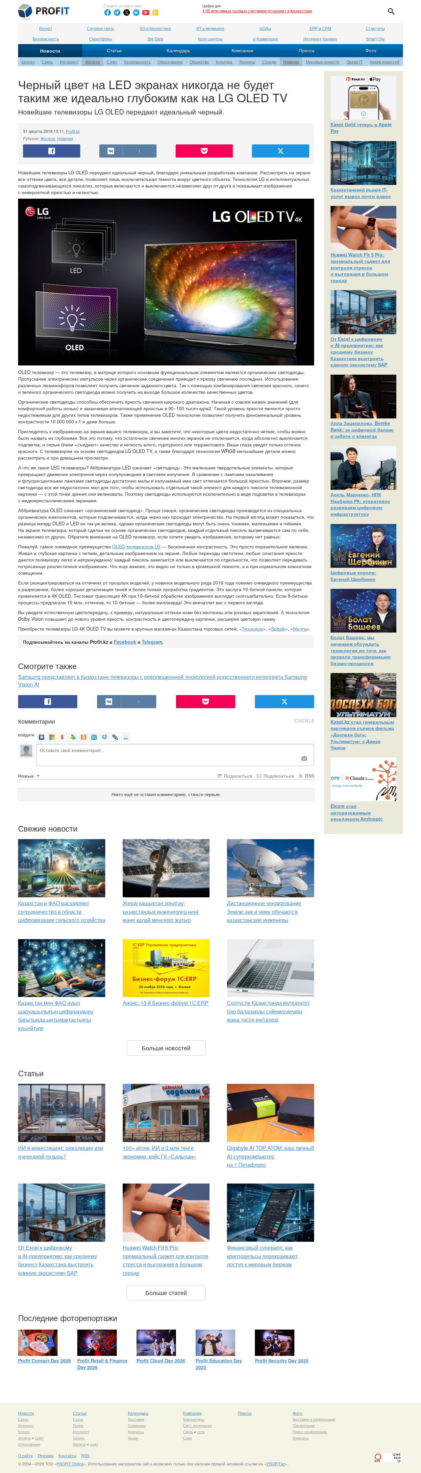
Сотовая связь (100, 28)
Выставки (136, 1419)
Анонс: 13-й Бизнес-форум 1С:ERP (166, 1003)
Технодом (252, 628)
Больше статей (166, 1292)
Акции (133, 1437)
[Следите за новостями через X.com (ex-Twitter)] (127, 12)
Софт (112, 61)
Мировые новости (322, 61)
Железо (92, 61)
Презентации (303, 1425)
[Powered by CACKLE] (304, 721)
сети (201, 1431)
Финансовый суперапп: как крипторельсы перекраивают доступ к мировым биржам (262, 1256)
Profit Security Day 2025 (282, 1360)
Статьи (114, 50)
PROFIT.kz (275, 1463)
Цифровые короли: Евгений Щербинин (353, 575)
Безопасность (46, 38)
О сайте (25, 1455)
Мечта (300, 628)
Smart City (375, 38)
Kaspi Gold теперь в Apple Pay (361, 127)
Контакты (67, 1455)
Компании (242, 50)
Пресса (306, 50)
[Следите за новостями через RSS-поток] (155, 12)
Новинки (291, 61)
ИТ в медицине (210, 28)
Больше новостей (166, 1047)
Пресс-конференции (310, 1431)
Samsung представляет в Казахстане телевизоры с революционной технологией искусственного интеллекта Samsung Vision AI (162, 680)
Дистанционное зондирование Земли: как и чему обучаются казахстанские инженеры (264, 911)
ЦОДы (265, 28)
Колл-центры (210, 38)
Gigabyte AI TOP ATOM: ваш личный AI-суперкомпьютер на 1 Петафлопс (270, 1156)
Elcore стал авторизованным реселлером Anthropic (357, 812)
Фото (370, 50)
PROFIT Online (70, 1463)
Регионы (247, 61)
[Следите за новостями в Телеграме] (117, 12)
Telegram (152, 641)
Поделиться (237, 775)
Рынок (78, 1425)
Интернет (69, 61)
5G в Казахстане (155, 28)
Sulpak (278, 628)
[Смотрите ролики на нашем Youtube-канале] (146, 12)
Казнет (45, 28)
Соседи (269, 61)
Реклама (46, 1455)
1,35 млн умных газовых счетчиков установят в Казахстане (257, 10)
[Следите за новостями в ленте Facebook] (107, 12)
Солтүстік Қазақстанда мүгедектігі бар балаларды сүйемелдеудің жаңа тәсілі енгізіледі (268, 1011)
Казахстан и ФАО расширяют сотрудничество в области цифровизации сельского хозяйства (61, 911)
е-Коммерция (265, 38)
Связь (47, 61)
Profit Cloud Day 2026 (160, 1360)
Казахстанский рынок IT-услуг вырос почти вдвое (361, 192)
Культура (224, 61)
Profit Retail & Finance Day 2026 (102, 1363)
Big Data (155, 38)
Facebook (125, 641)
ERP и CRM (320, 28)
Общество (199, 61)
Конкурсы (136, 1431)
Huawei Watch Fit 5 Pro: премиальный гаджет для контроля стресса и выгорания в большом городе (360, 267)
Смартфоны (100, 38)
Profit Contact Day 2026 (44, 1360)
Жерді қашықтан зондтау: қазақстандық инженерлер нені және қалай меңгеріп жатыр (160, 911)
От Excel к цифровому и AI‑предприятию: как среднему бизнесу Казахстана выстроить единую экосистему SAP (359, 352)
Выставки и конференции (314, 1419)
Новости (50, 50)
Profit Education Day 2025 (219, 1363)
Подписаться (278, 775)
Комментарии (36, 721)
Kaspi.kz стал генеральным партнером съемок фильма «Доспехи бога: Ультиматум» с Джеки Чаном (362, 734)
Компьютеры (193, 1419)
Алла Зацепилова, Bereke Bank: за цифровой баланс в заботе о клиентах (362, 429)
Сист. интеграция (197, 1425)
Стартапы (375, 28)
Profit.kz (73, 131)
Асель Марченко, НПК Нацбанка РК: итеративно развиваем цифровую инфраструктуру (360, 504)
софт (39, 1437)
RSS (309, 775)
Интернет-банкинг (320, 38)
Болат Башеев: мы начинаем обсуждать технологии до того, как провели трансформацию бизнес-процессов (361, 650)
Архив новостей (384, 61)
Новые (26, 775)
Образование (170, 61)
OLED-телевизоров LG (136, 546)
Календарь (178, 50)
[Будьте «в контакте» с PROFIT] (136, 12)
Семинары (137, 1425)
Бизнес (28, 61)
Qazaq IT (354, 61)
